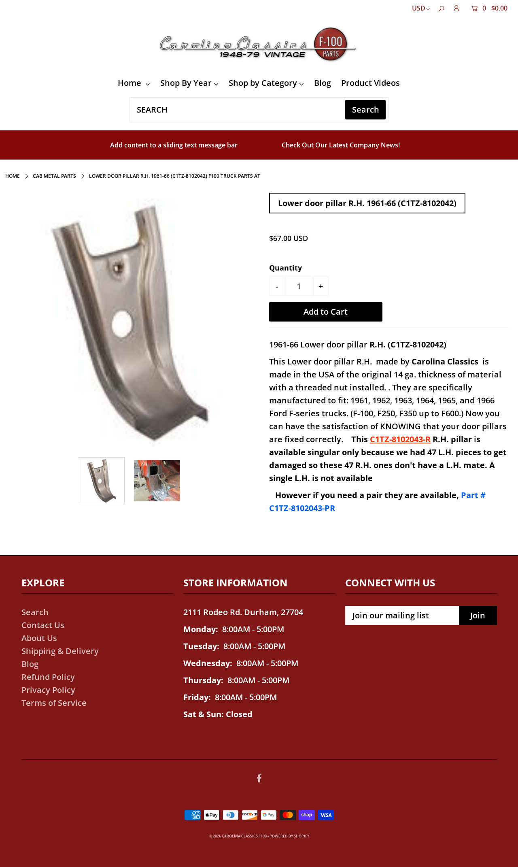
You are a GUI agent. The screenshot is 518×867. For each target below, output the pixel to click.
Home (130, 82)
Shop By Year (186, 82)
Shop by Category (263, 82)
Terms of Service (54, 702)
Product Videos (370, 82)
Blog (322, 82)
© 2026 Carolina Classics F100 (238, 836)
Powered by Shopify (289, 836)
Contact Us (42, 625)
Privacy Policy (48, 689)
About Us (39, 638)
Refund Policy (48, 676)
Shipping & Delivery (60, 650)
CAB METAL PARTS (54, 176)
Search (35, 612)
